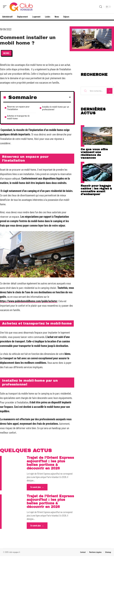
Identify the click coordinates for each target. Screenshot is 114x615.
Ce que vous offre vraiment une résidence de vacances (94, 153)
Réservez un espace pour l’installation (18, 108)
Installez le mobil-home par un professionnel (55, 108)
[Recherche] (101, 6)
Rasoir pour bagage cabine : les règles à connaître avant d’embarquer (96, 190)
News (6, 53)
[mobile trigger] (5, 6)
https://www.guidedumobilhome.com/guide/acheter (28, 301)
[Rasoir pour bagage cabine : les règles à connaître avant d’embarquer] (97, 172)
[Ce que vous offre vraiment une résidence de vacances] (97, 136)
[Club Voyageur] (21, 6)
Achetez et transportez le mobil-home (18, 117)
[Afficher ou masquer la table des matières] (54, 97)
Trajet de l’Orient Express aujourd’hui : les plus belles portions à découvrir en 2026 (50, 463)
